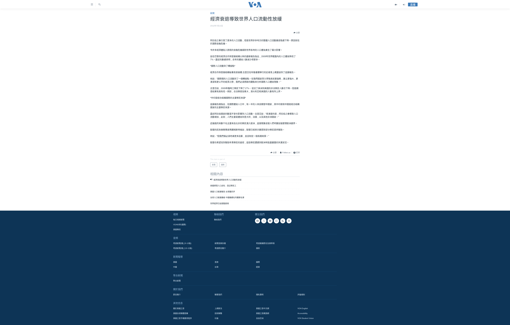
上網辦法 (218, 308)
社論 (216, 318)
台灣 (216, 267)
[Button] (296, 32)
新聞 (212, 13)
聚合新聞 (177, 281)
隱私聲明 (260, 295)
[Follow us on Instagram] (276, 220)
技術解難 (218, 313)
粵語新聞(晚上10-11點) (182, 248)
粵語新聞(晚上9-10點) (182, 243)
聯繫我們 (218, 295)
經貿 (258, 267)
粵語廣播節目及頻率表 (265, 243)
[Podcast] (289, 220)
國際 (258, 262)
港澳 (216, 262)
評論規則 (301, 295)
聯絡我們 (218, 220)
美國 (175, 262)
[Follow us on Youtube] (270, 220)
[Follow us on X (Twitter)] (263, 220)
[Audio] (404, 5)
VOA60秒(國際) (179, 224)
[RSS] (282, 220)
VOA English (303, 308)
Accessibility (303, 313)
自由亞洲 (260, 318)
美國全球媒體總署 (180, 313)
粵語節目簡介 (220, 248)
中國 (175, 267)
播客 (258, 248)
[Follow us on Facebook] (257, 220)
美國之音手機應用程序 (182, 318)
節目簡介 (177, 295)
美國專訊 (177, 229)
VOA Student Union (306, 318)
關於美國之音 (178, 308)
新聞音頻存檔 (220, 243)
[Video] (396, 5)
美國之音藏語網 (262, 313)
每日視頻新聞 (178, 220)
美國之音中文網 (262, 308)
